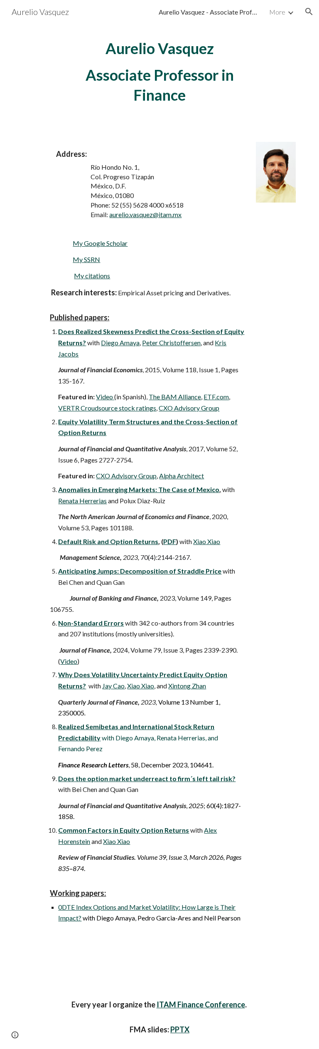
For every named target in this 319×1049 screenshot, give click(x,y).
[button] (309, 12)
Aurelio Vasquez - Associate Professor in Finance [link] (208, 12)
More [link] (277, 12)
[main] (159, 72)
